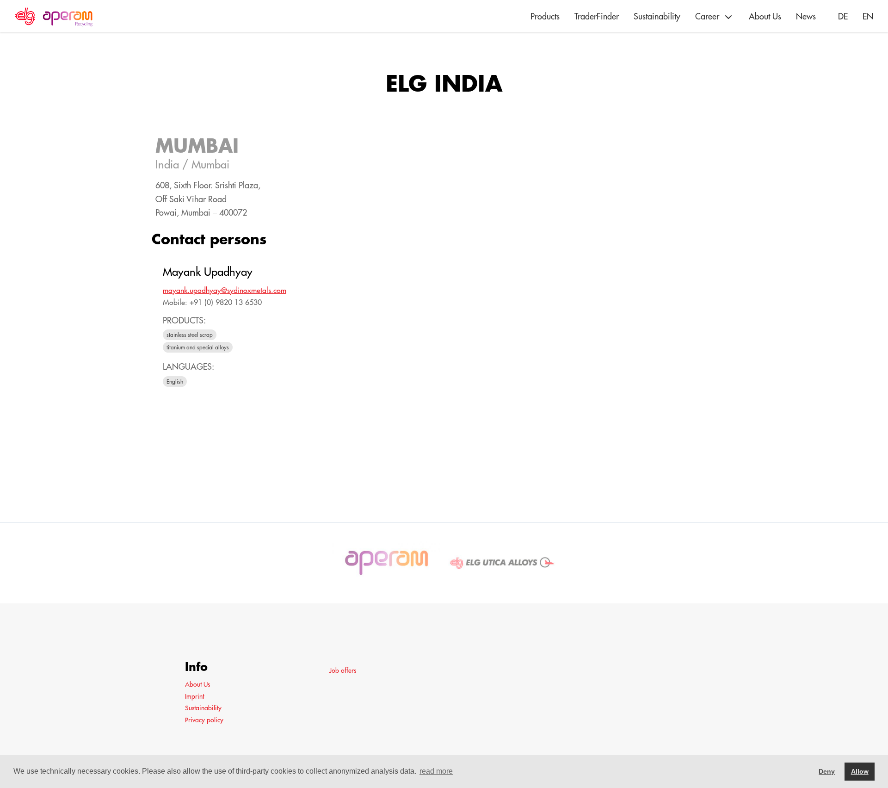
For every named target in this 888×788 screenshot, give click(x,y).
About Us (765, 16)
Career (707, 16)
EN (868, 16)
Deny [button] (827, 771)
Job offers (342, 670)
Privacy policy (204, 720)
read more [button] (436, 771)
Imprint (194, 696)
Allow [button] (860, 771)
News (806, 16)
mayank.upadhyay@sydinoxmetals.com (224, 290)
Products (545, 16)
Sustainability (657, 16)
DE (843, 16)
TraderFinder (596, 16)
